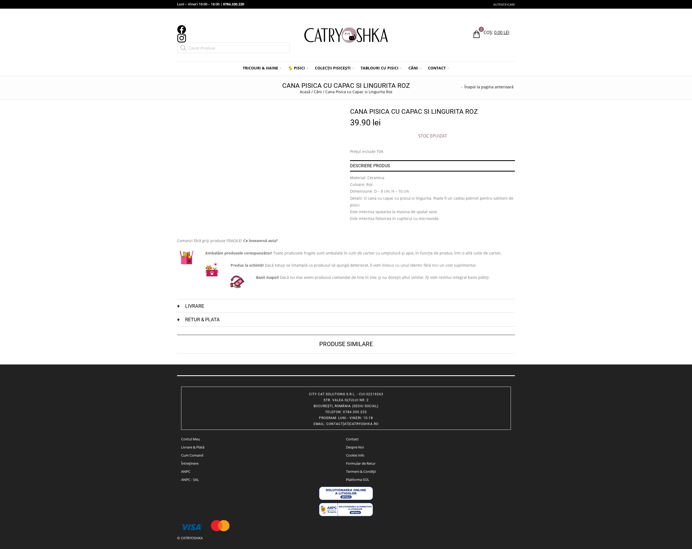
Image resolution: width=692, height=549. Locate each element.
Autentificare (504, 4)
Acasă (305, 91)
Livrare (194, 306)
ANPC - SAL (190, 479)
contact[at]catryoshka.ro (352, 424)
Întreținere (189, 463)
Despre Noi (355, 447)
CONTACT (437, 68)
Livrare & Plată (192, 447)
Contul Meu (190, 439)
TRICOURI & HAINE (260, 68)
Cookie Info (355, 455)
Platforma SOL (357, 479)
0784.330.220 (233, 4)
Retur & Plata (202, 319)
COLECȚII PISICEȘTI (333, 68)
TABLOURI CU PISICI (379, 68)
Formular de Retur (360, 463)
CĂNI (413, 68)
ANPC (185, 471)
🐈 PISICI (296, 68)
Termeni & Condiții (361, 471)
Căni (318, 91)
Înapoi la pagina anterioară (489, 87)
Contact (352, 439)
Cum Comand (192, 455)
